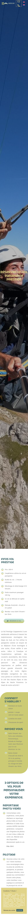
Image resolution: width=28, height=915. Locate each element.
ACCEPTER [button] (19, 910)
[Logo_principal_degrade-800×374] (9, 3)
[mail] (19, 1)
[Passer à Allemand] (24, 5)
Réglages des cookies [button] (9, 910)
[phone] (19, 5)
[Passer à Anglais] (24, 2)
